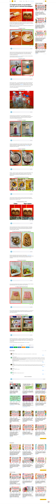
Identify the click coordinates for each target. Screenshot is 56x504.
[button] (13, 345)
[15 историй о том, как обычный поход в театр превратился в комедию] (40, 46)
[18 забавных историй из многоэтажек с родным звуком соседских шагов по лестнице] (28, 427)
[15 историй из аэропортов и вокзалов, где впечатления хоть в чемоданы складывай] (28, 460)
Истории (36, 454)
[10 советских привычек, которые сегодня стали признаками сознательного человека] (40, 398)
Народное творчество (25, 455)
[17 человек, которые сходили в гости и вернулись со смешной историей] (40, 447)
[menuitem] (21, 1)
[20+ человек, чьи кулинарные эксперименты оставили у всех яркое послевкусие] (40, 476)
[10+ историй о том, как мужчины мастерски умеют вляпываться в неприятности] (28, 386)
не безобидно (27, 145)
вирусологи (21, 84)
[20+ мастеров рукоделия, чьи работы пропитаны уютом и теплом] (28, 476)
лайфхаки (25, 342)
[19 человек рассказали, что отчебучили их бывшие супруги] (15, 398)
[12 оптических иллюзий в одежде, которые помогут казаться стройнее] (15, 386)
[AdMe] (14, 1)
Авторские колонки (12, 455)
